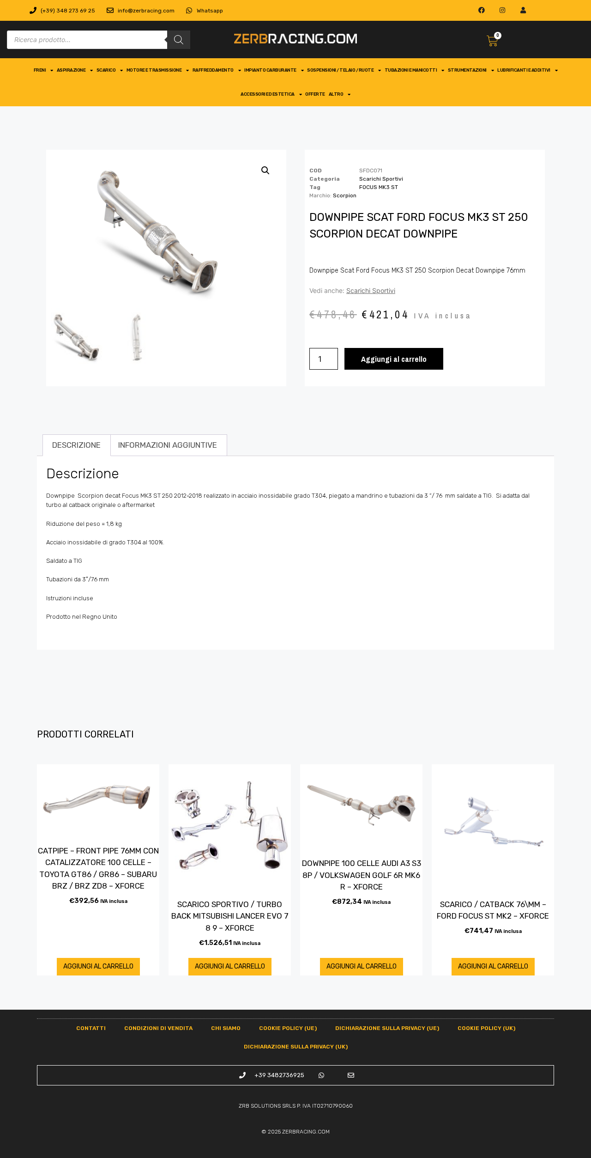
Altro (336, 94)
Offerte (315, 94)
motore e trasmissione (154, 70)
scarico (106, 70)
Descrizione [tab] (76, 445)
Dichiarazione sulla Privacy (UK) (296, 1046)
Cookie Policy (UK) (486, 1028)
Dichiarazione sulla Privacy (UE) (387, 1028)
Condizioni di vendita (158, 1028)
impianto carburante (270, 70)
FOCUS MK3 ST (378, 187)
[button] (265, 170)
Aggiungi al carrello (394, 358)
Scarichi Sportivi (381, 179)
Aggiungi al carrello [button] (98, 966)
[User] (523, 10)
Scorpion (344, 195)
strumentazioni (467, 70)
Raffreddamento (213, 70)
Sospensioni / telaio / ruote (340, 70)
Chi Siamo (226, 1028)
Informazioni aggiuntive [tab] (167, 445)
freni (40, 70)
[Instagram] (502, 10)
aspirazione (71, 70)
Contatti (91, 1028)
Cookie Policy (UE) (288, 1028)
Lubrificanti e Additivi (523, 70)
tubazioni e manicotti (411, 70)
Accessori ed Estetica (268, 94)
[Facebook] (481, 10)
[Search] (178, 39)
